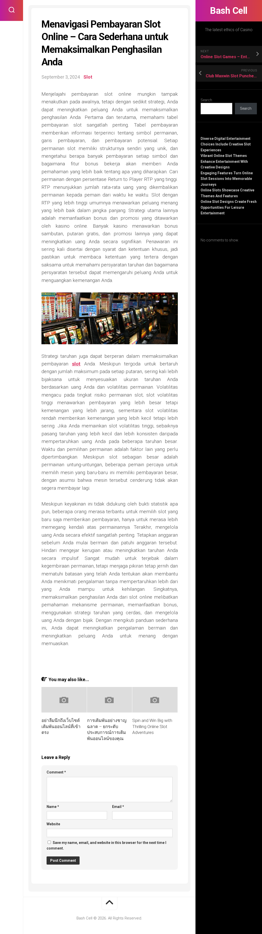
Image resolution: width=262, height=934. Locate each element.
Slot (87, 77)
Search (206, 100)
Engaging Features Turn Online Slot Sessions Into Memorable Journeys (227, 179)
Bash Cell (228, 10)
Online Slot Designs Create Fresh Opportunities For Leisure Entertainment (229, 207)
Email (118, 807)
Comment (56, 772)
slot (76, 364)
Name (53, 807)
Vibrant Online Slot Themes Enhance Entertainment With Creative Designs (224, 161)
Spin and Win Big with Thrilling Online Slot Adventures (152, 726)
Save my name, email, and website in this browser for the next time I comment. (106, 846)
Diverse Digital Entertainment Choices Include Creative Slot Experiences (226, 144)
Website (53, 824)
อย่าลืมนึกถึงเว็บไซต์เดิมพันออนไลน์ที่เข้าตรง (61, 726)
